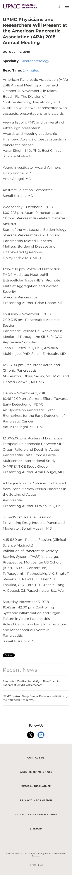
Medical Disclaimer (36, 786)
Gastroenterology (34, 61)
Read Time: (13, 70)
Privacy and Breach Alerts (36, 814)
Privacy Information (36, 800)
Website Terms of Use (36, 771)
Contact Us (36, 757)
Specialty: (11, 61)
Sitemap (36, 828)
